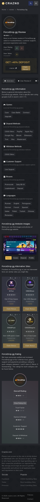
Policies (30, 495)
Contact (30, 499)
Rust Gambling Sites (28, 482)
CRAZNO (12, 3)
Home (4, 9)
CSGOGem (30, 291)
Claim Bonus (25, 68)
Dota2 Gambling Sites (28, 485)
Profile (31, 258)
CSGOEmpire (30, 328)
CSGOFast (11, 328)
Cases (15, 258)
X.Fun (11, 291)
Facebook (5, 479)
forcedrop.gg (22, 9)
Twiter (4, 482)
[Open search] (30, 3)
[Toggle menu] (36, 3)
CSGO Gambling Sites (28, 479)
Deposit (23, 258)
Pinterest (5, 485)
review (11, 9)
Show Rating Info (20, 403)
